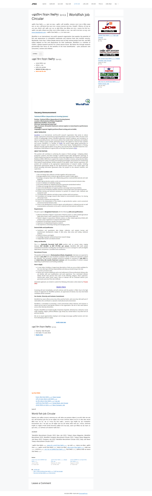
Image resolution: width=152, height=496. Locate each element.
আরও (116, 4)
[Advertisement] (61, 85)
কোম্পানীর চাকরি (36, 469)
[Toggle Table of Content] (39, 54)
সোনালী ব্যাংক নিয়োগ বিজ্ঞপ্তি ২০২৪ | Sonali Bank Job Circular (52, 403)
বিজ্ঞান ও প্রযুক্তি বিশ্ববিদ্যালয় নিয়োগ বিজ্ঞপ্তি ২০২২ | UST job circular (48, 471)
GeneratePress (83, 493)
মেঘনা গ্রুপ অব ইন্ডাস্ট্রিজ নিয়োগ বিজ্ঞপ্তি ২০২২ (54, 449)
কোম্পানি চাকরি (77, 4)
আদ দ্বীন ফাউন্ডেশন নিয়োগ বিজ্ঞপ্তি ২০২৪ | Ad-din (48, 401)
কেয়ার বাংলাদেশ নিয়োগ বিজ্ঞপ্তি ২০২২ (75, 447)
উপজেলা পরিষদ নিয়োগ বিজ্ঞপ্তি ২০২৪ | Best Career (48, 397)
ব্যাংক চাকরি (60, 4)
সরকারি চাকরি (52, 4)
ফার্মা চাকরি (93, 4)
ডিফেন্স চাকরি (68, 4)
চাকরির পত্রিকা (109, 4)
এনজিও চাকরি (85, 4)
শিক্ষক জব (101, 4)
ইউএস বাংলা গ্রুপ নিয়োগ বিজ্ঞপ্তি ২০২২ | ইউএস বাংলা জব (44, 473)
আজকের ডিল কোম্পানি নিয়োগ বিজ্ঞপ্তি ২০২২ (56, 445)
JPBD (34, 4)
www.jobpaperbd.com (39, 32)
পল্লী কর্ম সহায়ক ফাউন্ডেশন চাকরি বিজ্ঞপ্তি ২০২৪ (46, 399)
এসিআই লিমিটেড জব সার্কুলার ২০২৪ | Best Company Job (50, 405)
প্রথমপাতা (44, 4)
